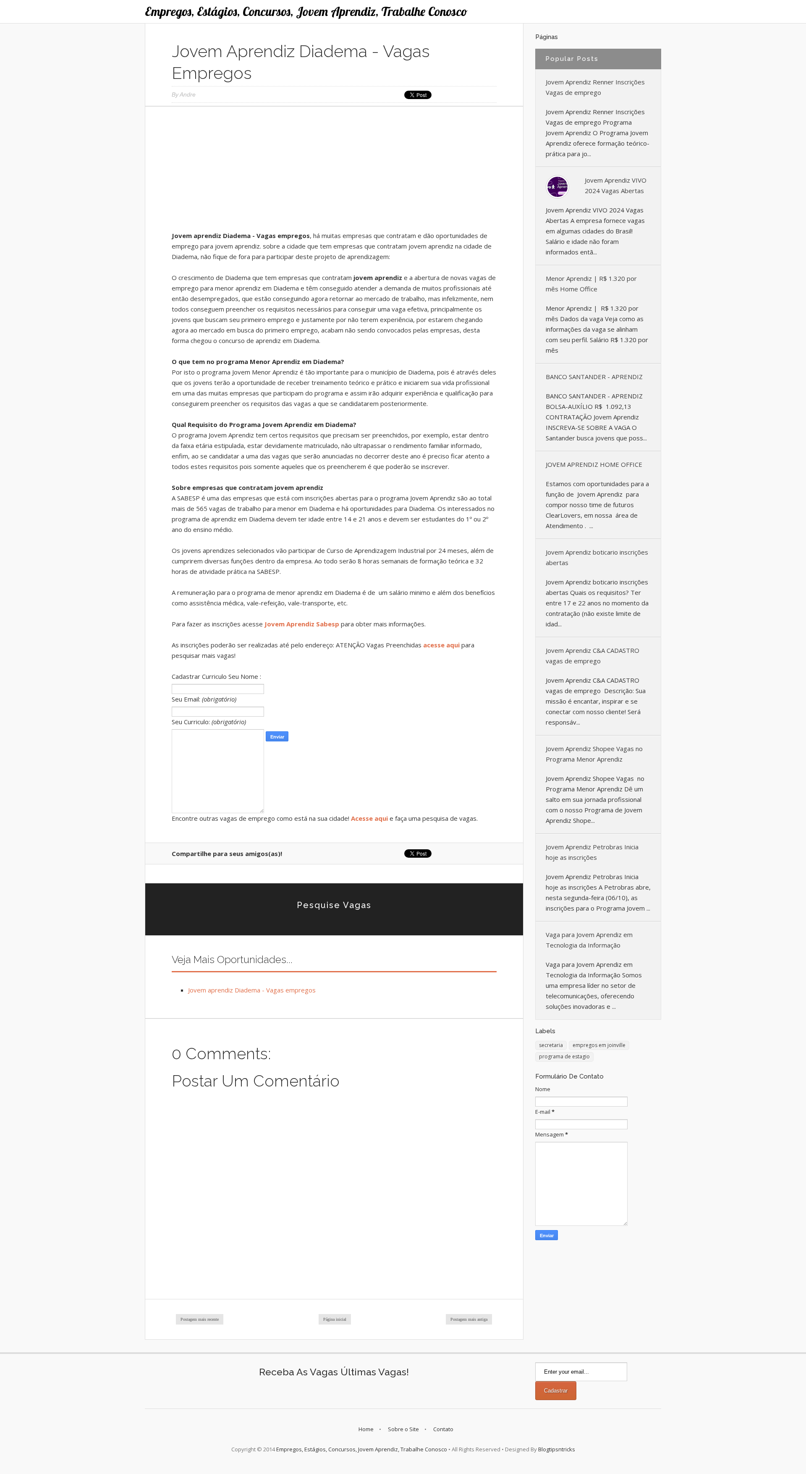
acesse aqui (441, 645)
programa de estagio (564, 1056)
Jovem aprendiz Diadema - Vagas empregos (252, 990)
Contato (443, 1429)
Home (366, 1429)
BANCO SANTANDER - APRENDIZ (594, 376)
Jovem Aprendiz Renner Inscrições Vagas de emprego (595, 87)
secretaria (551, 1045)
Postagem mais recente (200, 1319)
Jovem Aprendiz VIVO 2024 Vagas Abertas (615, 185)
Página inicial (334, 1319)
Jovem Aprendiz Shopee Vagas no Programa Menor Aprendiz (594, 753)
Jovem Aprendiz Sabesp (301, 624)
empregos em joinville (599, 1045)
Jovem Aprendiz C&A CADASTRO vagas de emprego (592, 655)
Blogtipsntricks (556, 1449)
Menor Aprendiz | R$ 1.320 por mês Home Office (591, 283)
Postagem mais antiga (468, 1319)
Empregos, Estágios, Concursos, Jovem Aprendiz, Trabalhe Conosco (306, 11)
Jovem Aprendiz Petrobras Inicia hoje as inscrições (592, 852)
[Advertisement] (334, 171)
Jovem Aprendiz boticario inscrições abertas (597, 557)
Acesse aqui (369, 818)
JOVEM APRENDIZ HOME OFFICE (594, 464)
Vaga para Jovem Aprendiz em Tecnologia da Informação (589, 939)
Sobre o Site (403, 1429)
